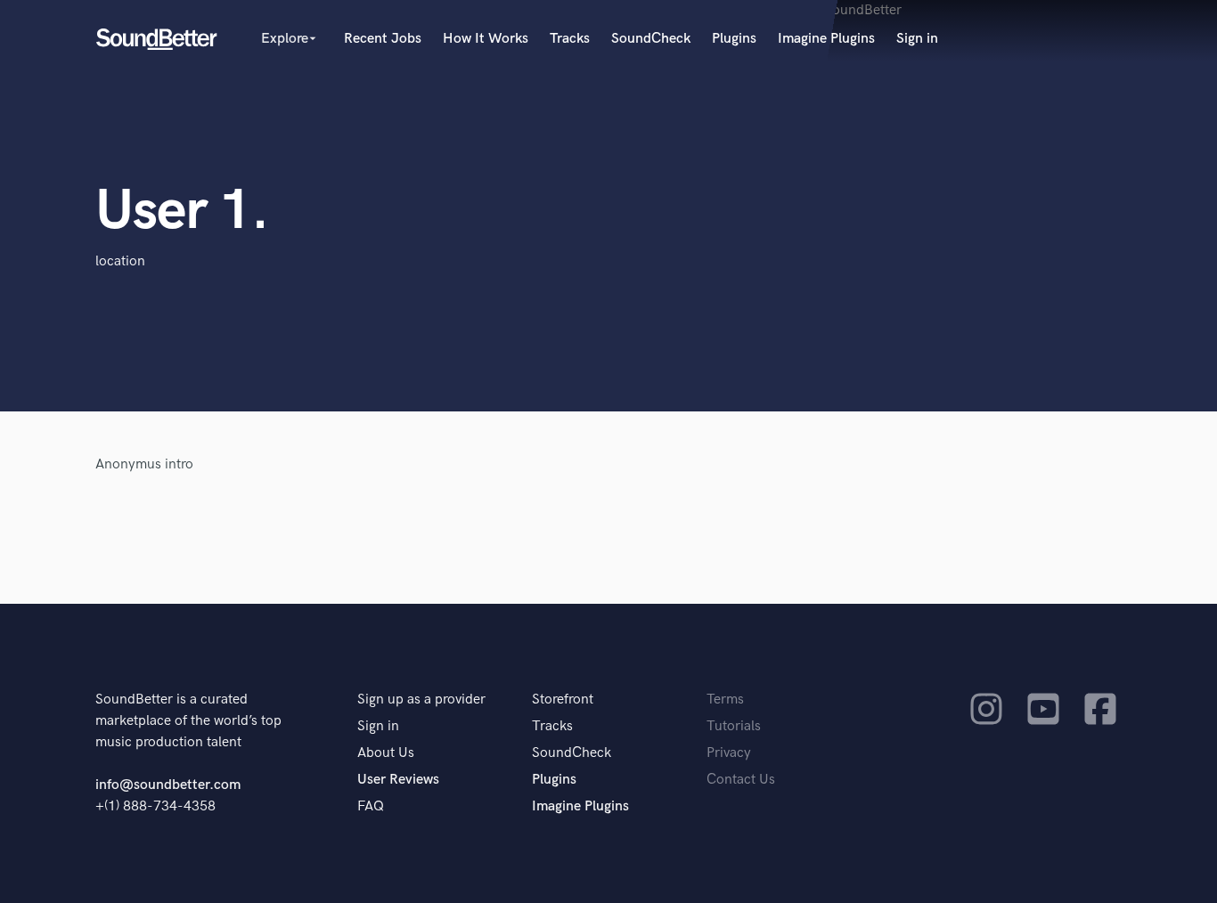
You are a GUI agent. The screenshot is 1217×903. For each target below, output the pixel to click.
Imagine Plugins (826, 38)
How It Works (485, 38)
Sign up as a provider (421, 699)
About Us (385, 752)
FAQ (370, 806)
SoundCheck (650, 38)
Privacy (729, 752)
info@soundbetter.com (168, 785)
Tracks (570, 38)
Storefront (562, 699)
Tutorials (734, 726)
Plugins (734, 38)
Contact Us (741, 779)
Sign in (917, 38)
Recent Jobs (382, 38)
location (120, 261)
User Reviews (398, 779)
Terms (725, 699)
